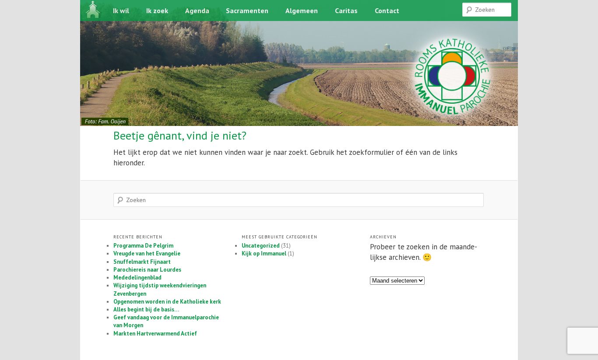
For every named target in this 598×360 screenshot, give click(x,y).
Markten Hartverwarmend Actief (155, 333)
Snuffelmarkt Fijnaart (142, 262)
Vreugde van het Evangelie (146, 253)
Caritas (346, 10)
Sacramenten (247, 10)
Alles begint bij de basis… (146, 309)
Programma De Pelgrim (143, 245)
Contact (387, 10)
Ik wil (121, 10)
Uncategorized (261, 245)
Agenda (197, 10)
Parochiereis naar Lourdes (147, 269)
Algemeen (301, 10)
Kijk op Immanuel (264, 253)
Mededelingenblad (137, 277)
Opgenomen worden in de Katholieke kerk (167, 301)
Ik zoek (157, 10)
